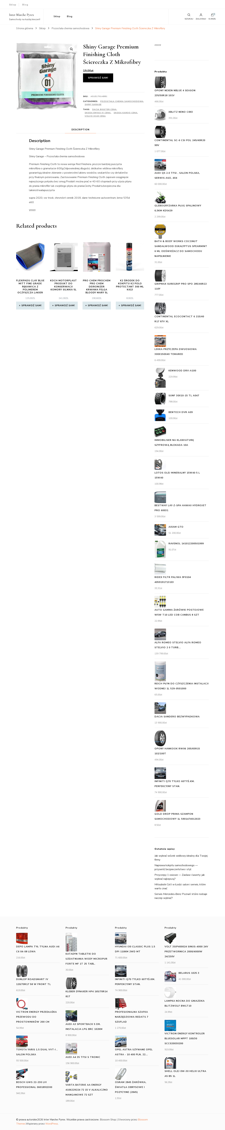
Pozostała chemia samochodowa (121, 101)
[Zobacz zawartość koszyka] (212, 16)
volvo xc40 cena (95, 116)
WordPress (51, 1123)
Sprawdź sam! (98, 77)
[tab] (80, 129)
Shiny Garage (93, 104)
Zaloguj (201, 18)
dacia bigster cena (104, 109)
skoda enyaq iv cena (98, 112)
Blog (25, 4)
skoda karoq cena (125, 112)
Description (80, 129)
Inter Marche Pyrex (21, 15)
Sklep (12, 4)
